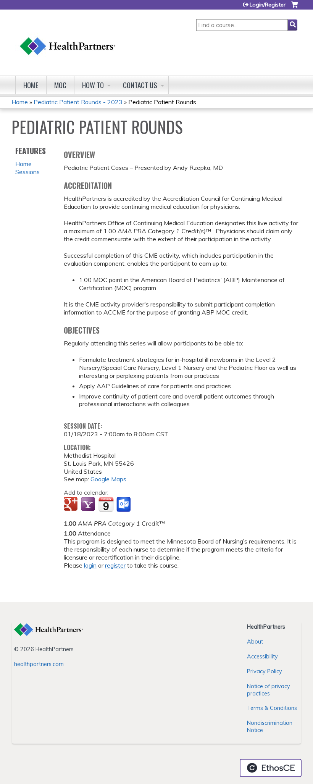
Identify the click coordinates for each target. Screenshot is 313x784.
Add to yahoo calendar (89, 504)
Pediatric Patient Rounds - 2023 (78, 102)
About (255, 641)
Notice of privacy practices (268, 690)
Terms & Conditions (272, 708)
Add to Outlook (124, 504)
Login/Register (268, 4)
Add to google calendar (71, 504)
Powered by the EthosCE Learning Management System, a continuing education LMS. (271, 768)
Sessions (27, 172)
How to (93, 84)
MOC (60, 84)
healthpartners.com (39, 664)
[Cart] (294, 7)
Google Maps (108, 479)
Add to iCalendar (106, 504)
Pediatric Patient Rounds (162, 102)
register (115, 565)
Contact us (140, 84)
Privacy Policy (264, 671)
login (90, 565)
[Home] (68, 39)
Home (31, 84)
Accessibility (262, 656)
